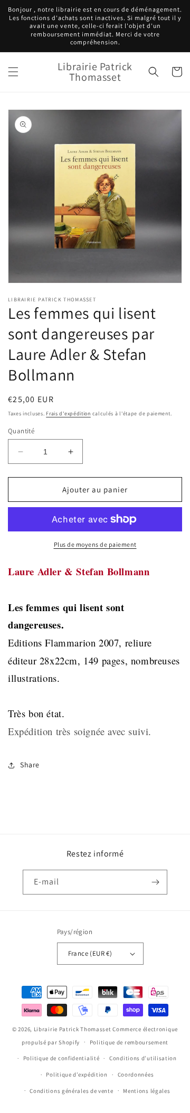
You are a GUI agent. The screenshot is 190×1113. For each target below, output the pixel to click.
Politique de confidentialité (61, 1058)
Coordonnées (136, 1074)
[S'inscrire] (155, 882)
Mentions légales (146, 1091)
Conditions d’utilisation (143, 1058)
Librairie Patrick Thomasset (72, 1029)
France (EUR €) (90, 953)
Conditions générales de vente (71, 1091)
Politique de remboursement (129, 1042)
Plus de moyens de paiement (95, 544)
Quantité (21, 430)
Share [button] (30, 764)
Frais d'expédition (68, 413)
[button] (13, 71)
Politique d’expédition (76, 1074)
